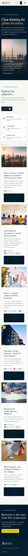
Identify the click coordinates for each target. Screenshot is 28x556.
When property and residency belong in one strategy (12, 469)
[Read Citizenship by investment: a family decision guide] (14, 260)
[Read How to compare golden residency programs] (14, 318)
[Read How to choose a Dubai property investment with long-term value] (14, 198)
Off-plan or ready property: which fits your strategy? (12, 353)
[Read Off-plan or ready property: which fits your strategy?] (14, 376)
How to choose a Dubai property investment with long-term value (14, 175)
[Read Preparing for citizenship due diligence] (14, 434)
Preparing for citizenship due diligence (10, 411)
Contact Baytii (4, 551)
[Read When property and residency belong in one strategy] (14, 492)
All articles (6, 108)
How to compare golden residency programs (11, 295)
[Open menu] (24, 2)
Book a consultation (9, 530)
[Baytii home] (6, 3)
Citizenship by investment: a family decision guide (12, 233)
